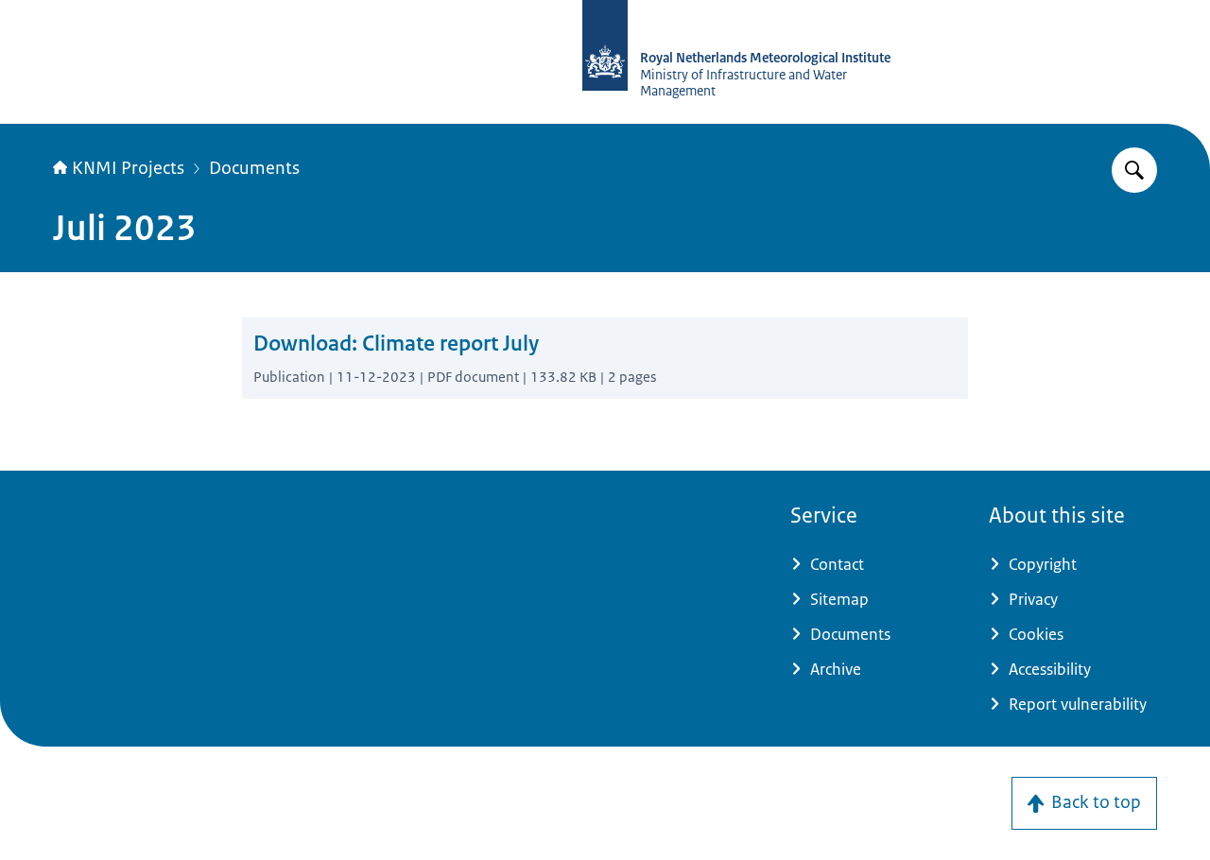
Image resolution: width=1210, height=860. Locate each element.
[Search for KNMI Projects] (1134, 170)
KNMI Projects (128, 168)
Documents (254, 168)
